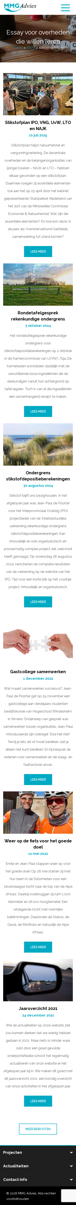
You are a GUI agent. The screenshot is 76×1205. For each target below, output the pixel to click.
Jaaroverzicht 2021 (38, 1008)
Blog (31, 47)
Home (17, 47)
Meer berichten (38, 1129)
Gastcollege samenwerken (38, 671)
